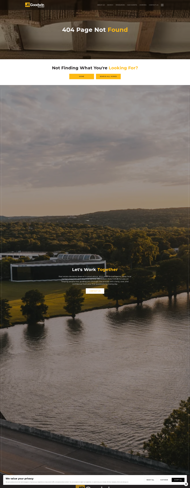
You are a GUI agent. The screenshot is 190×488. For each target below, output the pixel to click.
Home (81, 76)
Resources (120, 5)
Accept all (178, 480)
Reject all (150, 480)
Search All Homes (108, 76)
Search (110, 5)
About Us (101, 5)
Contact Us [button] (95, 291)
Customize (164, 480)
